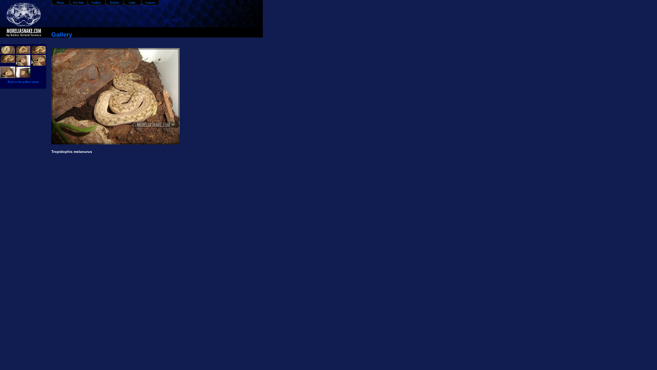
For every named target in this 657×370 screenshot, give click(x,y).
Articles (114, 2)
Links (132, 2)
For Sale (78, 2)
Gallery (96, 2)
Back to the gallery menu (23, 81)
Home (60, 2)
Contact (150, 2)
